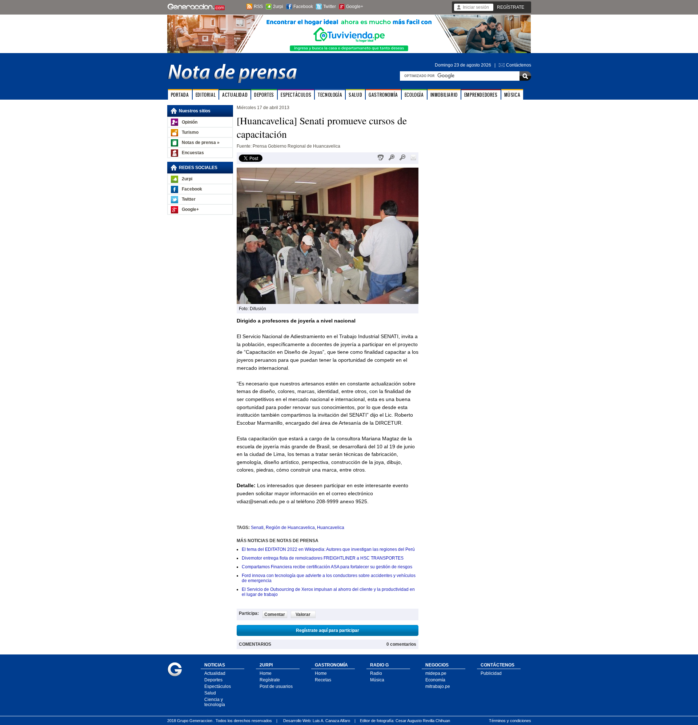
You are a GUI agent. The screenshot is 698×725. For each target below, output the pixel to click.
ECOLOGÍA (414, 95)
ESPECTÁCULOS (296, 95)
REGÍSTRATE (510, 7)
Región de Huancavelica (290, 527)
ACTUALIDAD (235, 95)
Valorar (303, 614)
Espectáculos (217, 686)
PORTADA (180, 95)
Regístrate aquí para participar (327, 630)
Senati (257, 527)
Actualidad (214, 673)
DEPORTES (264, 95)
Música (377, 679)
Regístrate (270, 679)
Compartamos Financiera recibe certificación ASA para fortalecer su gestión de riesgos (327, 566)
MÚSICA (512, 95)
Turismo (190, 132)
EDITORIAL (206, 95)
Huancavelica (330, 527)
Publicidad (491, 673)
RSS (258, 6)
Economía (435, 679)
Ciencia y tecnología (214, 702)
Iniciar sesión (476, 7)
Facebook (303, 6)
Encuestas (193, 152)
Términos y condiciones (510, 720)
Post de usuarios (276, 686)
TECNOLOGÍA (330, 95)
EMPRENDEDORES (481, 95)
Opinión (189, 122)
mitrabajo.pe (437, 686)
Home (266, 673)
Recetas (323, 679)
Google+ (354, 6)
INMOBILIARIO (444, 95)
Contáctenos (518, 65)
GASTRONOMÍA (383, 95)
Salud (210, 693)
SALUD (355, 95)
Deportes (213, 679)
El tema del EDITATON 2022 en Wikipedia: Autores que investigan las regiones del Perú (328, 549)
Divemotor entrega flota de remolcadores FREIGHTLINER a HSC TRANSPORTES (323, 558)
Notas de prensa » (201, 142)
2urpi (278, 6)
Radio (376, 673)
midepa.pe (435, 673)
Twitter (329, 6)
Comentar (274, 614)
